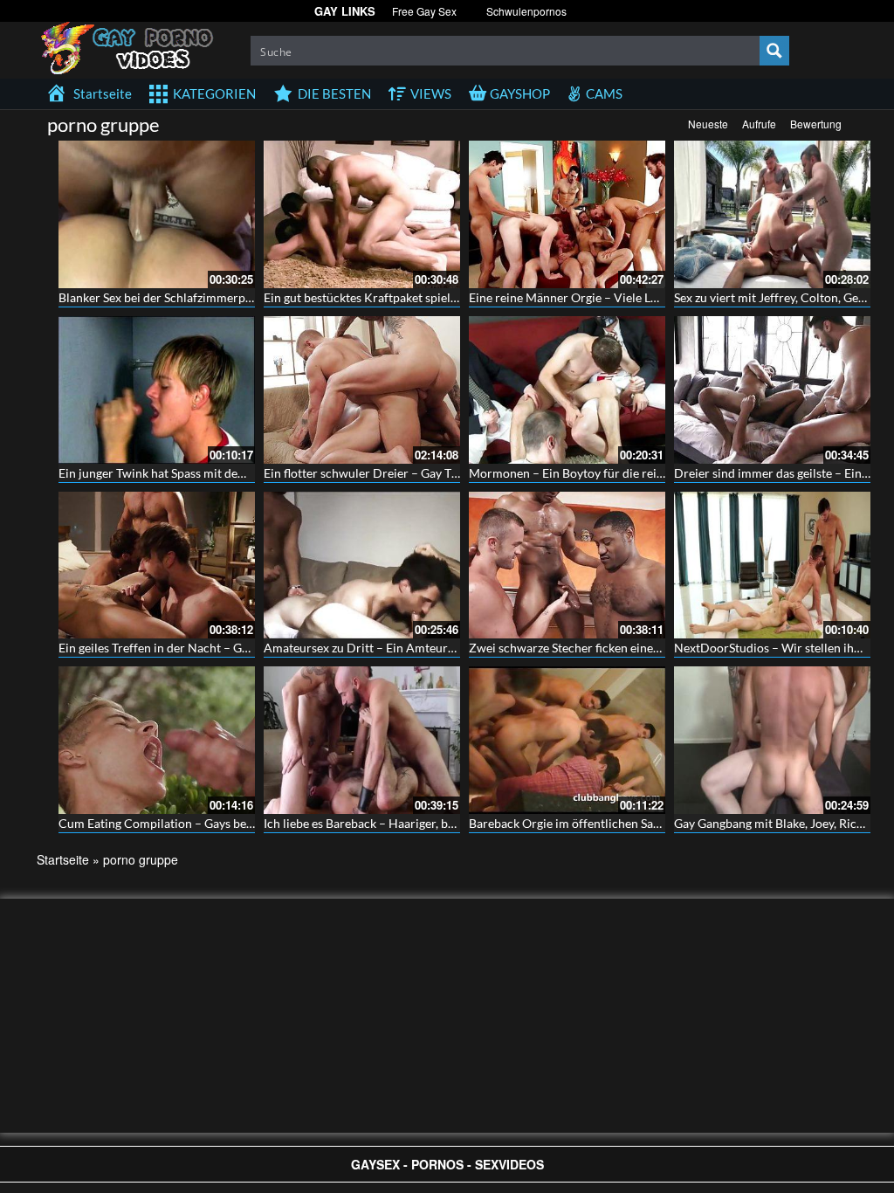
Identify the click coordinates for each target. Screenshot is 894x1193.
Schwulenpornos (526, 11)
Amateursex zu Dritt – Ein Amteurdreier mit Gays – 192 (414, 647)
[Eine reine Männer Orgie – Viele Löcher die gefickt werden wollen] (567, 214)
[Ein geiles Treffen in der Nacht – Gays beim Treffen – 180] (156, 565)
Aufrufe (759, 123)
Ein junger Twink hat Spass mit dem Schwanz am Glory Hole (218, 472)
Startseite (63, 859)
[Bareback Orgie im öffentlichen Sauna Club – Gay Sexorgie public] (567, 740)
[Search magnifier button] (774, 51)
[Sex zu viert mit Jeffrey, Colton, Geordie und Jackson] (772, 214)
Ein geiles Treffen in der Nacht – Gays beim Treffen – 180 (211, 647)
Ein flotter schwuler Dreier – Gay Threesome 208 (396, 472)
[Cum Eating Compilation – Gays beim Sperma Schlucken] (156, 740)
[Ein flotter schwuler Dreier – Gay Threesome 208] (362, 390)
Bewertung (816, 123)
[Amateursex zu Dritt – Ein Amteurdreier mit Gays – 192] (362, 565)
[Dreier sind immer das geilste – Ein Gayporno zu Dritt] (772, 390)
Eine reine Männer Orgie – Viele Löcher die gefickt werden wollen (645, 297)
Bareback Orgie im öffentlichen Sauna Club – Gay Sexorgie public (645, 823)
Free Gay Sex (424, 11)
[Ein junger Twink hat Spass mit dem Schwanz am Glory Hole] (156, 390)
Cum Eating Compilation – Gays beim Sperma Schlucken (209, 823)
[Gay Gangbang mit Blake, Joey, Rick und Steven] (772, 740)
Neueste (708, 123)
